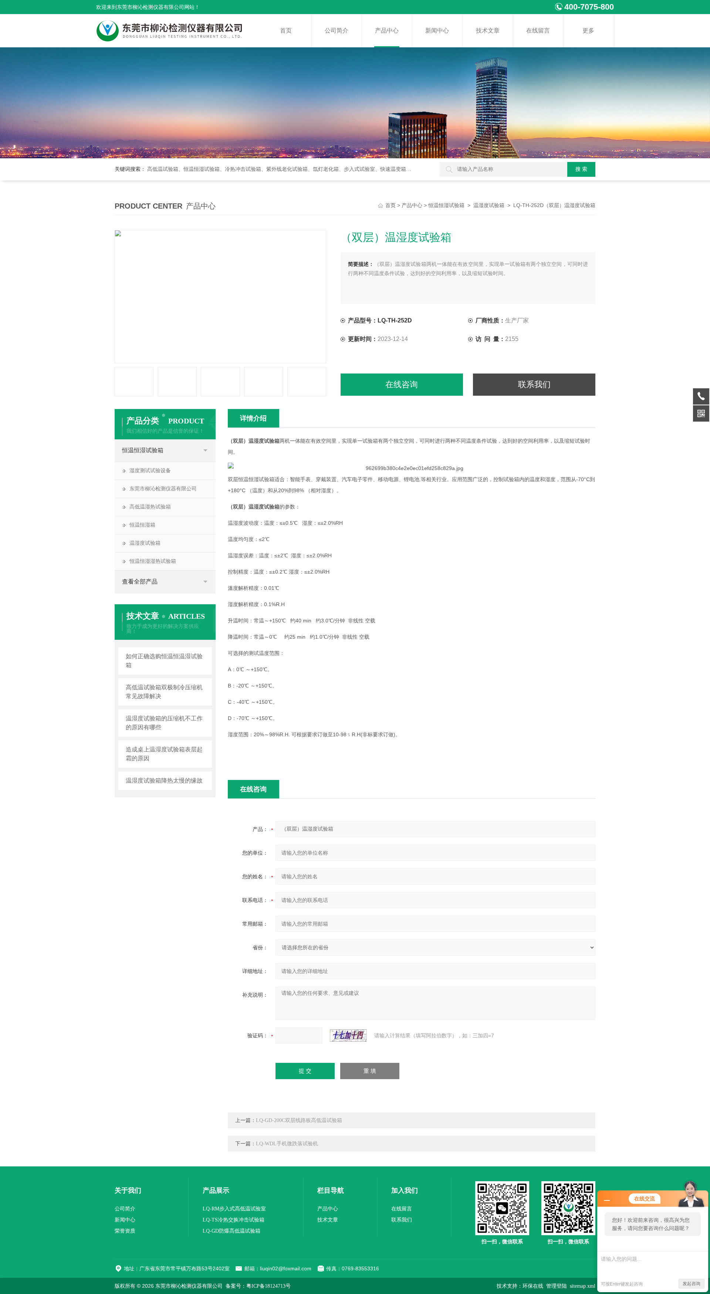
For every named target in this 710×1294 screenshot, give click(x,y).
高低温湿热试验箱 (150, 507)
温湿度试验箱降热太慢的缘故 (164, 780)
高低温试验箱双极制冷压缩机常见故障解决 (164, 691)
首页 (286, 30)
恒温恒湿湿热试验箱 (152, 561)
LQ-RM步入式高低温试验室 (234, 1209)
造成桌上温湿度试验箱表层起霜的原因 (164, 753)
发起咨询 (691, 1283)
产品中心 (387, 30)
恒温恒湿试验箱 (446, 205)
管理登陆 (556, 1286)
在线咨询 (401, 384)
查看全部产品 (140, 581)
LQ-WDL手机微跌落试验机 (287, 1143)
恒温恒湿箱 (142, 525)
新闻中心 (437, 30)
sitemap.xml (582, 1286)
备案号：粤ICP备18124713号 (258, 1286)
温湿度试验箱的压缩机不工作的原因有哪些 (164, 722)
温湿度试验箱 (488, 205)
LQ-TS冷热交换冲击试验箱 (233, 1220)
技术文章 (488, 30)
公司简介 (336, 30)
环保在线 (533, 1286)
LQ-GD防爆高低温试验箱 (231, 1231)
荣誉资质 (125, 1231)
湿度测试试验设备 (150, 470)
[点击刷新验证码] (348, 1035)
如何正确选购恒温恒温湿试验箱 (164, 660)
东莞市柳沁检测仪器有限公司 (163, 488)
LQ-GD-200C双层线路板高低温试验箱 (299, 1120)
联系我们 (534, 384)
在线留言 (538, 30)
